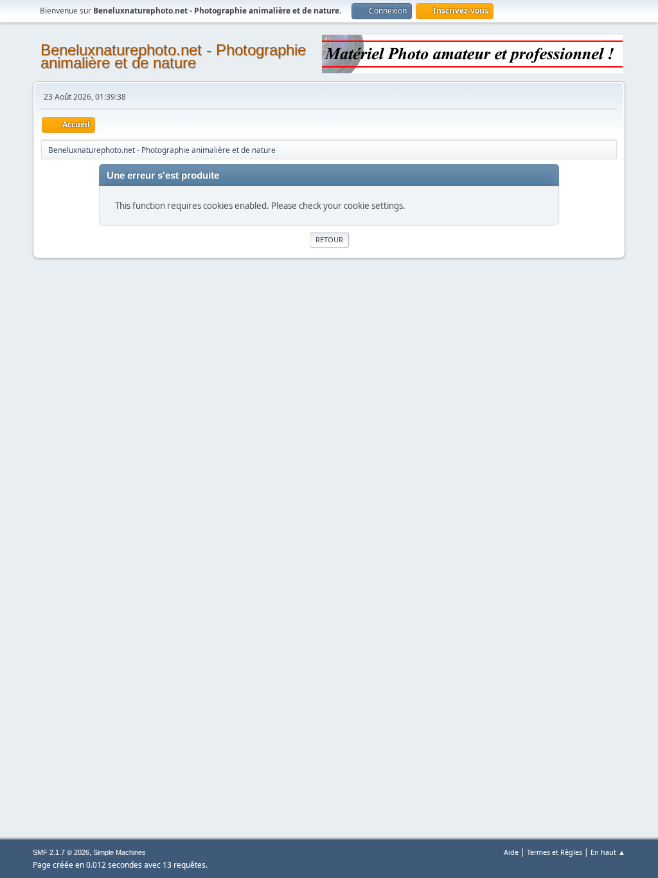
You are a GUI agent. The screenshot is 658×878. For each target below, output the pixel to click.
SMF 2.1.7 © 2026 (61, 852)
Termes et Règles (554, 852)
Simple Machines (119, 852)
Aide (511, 852)
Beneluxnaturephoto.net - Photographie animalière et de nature (173, 56)
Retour (329, 239)
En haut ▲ (608, 852)
